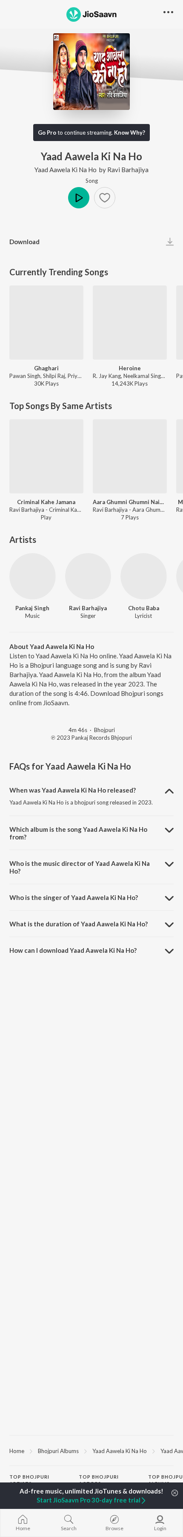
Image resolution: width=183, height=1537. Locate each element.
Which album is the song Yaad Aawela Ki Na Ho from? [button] (78, 833)
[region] (91, 1450)
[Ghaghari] (46, 322)
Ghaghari (46, 368)
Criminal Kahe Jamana (46, 502)
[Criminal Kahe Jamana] (46, 456)
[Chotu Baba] (143, 576)
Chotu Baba (143, 608)
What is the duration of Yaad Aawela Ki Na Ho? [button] (78, 924)
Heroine (130, 368)
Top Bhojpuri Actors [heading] (99, 1480)
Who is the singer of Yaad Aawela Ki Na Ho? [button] (73, 897)
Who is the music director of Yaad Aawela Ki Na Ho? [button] (79, 867)
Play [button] (78, 197)
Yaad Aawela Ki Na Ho (65, 169)
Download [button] (24, 241)
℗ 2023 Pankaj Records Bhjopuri (91, 737)
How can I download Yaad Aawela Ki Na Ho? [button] (73, 950)
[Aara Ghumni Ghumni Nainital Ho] (130, 456)
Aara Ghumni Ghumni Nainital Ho (130, 502)
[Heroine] (130, 322)
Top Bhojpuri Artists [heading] (29, 1480)
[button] (104, 197)
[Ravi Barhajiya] (88, 576)
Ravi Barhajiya (128, 169)
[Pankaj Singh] (32, 576)
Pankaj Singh (32, 608)
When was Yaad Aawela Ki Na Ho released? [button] (72, 790)
